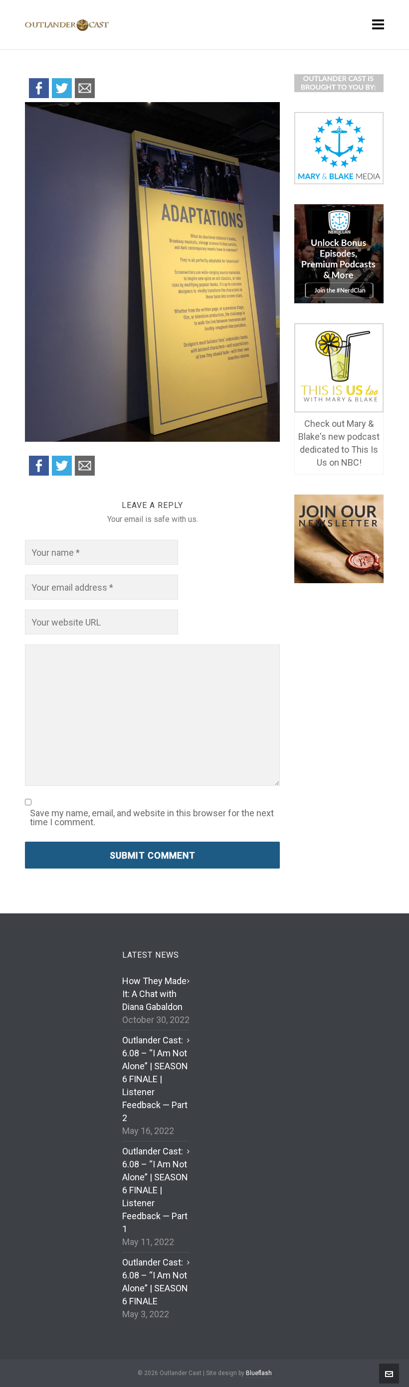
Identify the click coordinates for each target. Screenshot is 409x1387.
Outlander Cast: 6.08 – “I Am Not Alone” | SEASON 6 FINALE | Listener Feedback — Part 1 (155, 1190)
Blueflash (259, 1373)
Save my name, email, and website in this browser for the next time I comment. (152, 818)
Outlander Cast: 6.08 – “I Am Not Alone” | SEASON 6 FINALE (155, 1281)
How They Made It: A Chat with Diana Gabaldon (154, 994)
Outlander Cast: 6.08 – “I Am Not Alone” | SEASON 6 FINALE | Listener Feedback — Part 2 (155, 1079)
